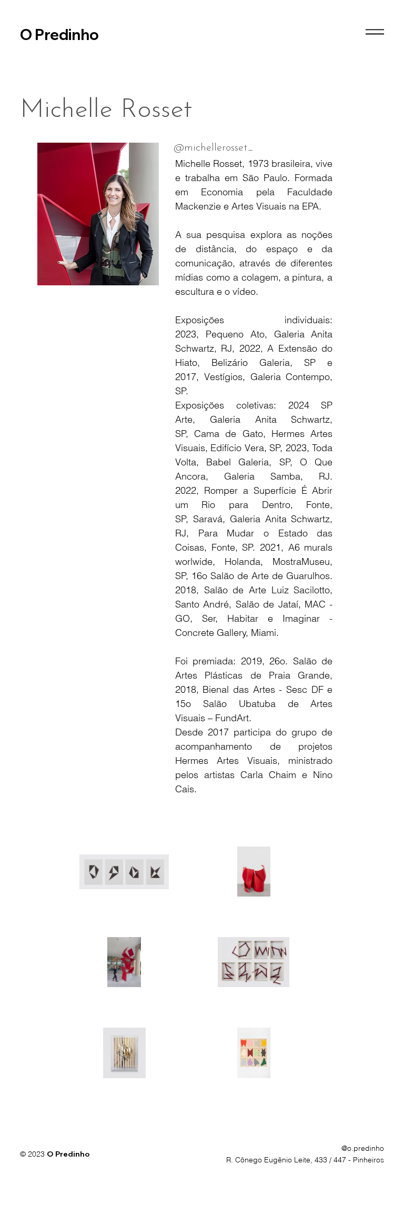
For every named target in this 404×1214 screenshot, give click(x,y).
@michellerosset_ (214, 148)
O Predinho (59, 34)
